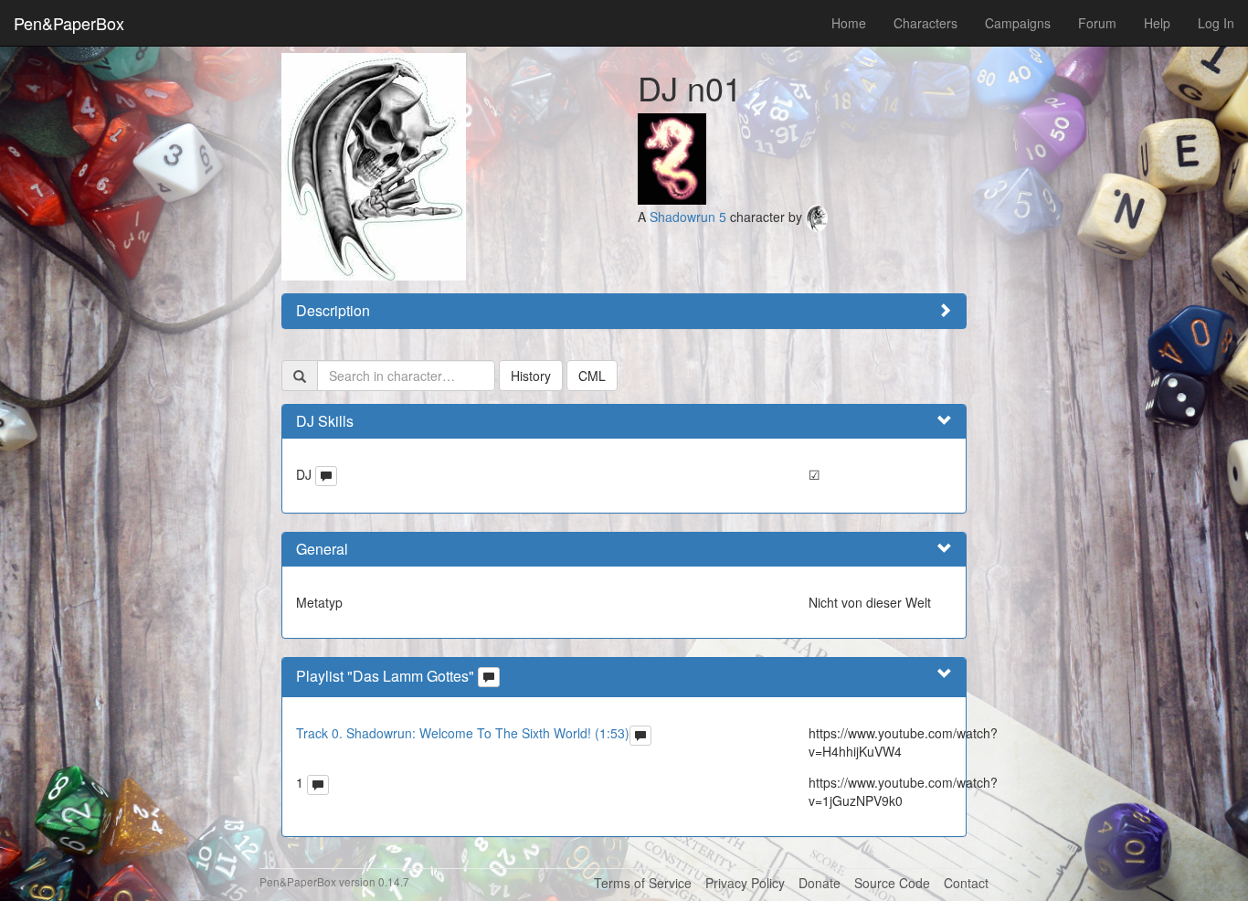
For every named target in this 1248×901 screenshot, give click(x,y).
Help (1157, 23)
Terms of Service (643, 883)
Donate (820, 883)
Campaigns (1018, 23)
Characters (925, 23)
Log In (1216, 23)
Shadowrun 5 (688, 216)
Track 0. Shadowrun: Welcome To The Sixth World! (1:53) (462, 733)
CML (592, 375)
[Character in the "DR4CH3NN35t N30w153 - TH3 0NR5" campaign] (672, 157)
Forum (1097, 23)
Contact (966, 883)
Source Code (892, 883)
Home (848, 23)
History (531, 375)
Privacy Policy (745, 883)
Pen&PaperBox (69, 23)
